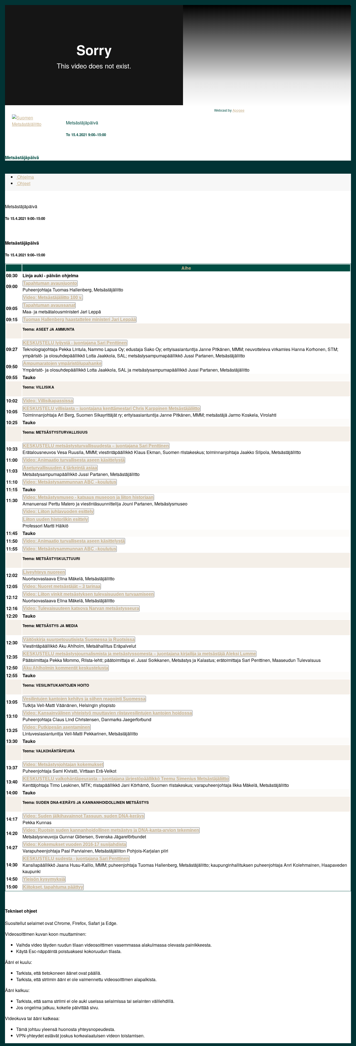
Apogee (238, 110)
